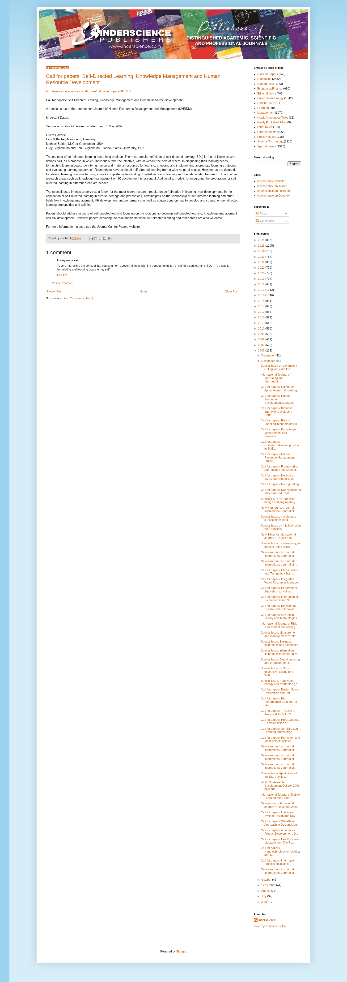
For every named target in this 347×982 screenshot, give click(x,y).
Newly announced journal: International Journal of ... (279, 509)
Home (144, 291)
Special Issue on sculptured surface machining (278, 518)
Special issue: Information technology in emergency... (280, 652)
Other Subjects (266, 132)
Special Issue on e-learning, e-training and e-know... (280, 545)
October (266, 879)
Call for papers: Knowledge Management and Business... (278, 433)
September (268, 885)
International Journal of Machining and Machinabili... (275, 378)
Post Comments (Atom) (78, 298)
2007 (261, 345)
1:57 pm (62, 275)
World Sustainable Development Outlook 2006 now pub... (280, 786)
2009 (261, 334)
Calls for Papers (267, 74)
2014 (261, 306)
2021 (261, 267)
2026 (261, 240)
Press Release (266, 136)
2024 (261, 251)
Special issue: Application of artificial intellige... (279, 775)
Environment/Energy (270, 98)
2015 (261, 301)
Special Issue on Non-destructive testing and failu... (277, 672)
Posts (263, 213)
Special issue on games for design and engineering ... (279, 500)
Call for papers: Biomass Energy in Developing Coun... (276, 412)
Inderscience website (270, 181)
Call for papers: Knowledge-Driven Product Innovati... (279, 607)
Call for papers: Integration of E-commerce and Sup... (279, 598)
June (264, 902)
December (268, 355)
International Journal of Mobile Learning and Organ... (280, 796)
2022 (261, 262)
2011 (261, 323)
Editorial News (266, 93)
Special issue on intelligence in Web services (281, 527)
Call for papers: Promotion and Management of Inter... (280, 739)
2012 (261, 317)
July (264, 896)
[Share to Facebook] (104, 238)
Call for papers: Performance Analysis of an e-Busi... (279, 589)
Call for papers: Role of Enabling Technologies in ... (280, 422)
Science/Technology (270, 141)
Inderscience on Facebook (274, 191)
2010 (261, 328)
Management (265, 112)
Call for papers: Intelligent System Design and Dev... (279, 814)
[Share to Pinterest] (109, 238)
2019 (261, 278)
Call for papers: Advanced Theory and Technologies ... (280, 616)
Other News (264, 127)
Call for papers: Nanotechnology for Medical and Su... (280, 851)
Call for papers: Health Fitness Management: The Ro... (280, 841)
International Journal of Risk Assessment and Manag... (279, 625)
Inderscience (267, 920)
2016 (261, 295)
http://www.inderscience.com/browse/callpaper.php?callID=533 (88, 91)
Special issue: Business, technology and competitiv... (280, 643)
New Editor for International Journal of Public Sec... (278, 536)
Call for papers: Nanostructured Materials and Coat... (281, 491)
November (268, 361)
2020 (261, 273)
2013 (261, 311)
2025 (261, 245)
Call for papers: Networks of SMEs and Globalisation (278, 477)
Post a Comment (62, 283)
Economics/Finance (270, 88)
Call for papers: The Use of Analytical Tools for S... (278, 712)
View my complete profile (270, 926)
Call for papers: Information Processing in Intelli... (278, 862)
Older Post (231, 291)
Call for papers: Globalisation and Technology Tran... (279, 572)
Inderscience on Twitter (272, 186)
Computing (264, 79)
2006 (261, 350)
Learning (263, 108)
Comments (266, 221)
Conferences (265, 84)
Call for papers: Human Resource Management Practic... (278, 458)
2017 (261, 290)
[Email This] (91, 238)
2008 (261, 339)
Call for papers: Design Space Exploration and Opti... (280, 691)
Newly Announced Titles (272, 117)
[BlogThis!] (95, 238)
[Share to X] (100, 238)
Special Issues (266, 146)
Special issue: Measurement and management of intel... (279, 634)
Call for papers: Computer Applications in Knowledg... (280, 388)
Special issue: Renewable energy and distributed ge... (280, 682)
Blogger (181, 951)
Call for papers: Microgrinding (280, 484)
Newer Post (54, 291)
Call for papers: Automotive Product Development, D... (279, 832)
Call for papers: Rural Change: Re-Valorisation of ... (280, 721)
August (266, 890)
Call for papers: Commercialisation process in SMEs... (280, 445)
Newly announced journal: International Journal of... (278, 554)
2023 (261, 256)
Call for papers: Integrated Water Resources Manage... (280, 581)
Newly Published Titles (272, 122)
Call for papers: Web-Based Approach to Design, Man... (280, 823)
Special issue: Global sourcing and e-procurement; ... (280, 661)
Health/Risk (264, 103)
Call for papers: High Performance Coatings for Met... (279, 702)
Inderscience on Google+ (273, 195)
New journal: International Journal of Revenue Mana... (280, 805)
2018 (261, 284)
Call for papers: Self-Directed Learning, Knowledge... (279, 730)
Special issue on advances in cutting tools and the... (279, 367)
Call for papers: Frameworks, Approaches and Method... (279, 468)
